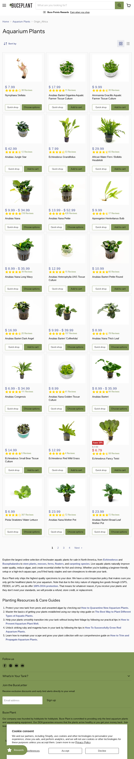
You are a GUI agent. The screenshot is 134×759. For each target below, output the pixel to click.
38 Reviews (26, 90)
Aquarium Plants (21, 21)
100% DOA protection (46, 586)
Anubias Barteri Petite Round (107, 276)
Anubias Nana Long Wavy (19, 276)
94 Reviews (114, 391)
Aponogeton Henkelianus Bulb (108, 218)
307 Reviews (27, 515)
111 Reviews (27, 391)
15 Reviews (70, 272)
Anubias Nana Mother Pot (62, 519)
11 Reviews (70, 90)
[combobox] (75, 5)
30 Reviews (114, 90)
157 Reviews (71, 333)
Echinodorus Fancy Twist (105, 458)
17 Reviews (114, 213)
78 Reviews (114, 333)
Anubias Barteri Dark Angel (19, 338)
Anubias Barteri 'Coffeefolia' (63, 338)
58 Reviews (114, 453)
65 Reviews (114, 152)
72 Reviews (70, 515)
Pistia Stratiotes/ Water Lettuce (21, 519)
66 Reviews (114, 272)
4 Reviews (70, 453)
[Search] (119, 5)
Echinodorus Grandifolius (62, 157)
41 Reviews (70, 391)
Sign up (51, 700)
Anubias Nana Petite (59, 218)
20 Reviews (26, 333)
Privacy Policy (83, 742)
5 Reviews (26, 453)
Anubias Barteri (100, 396)
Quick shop (12, 107)
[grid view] (120, 43)
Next (77, 547)
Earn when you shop (80, 12)
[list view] (128, 43)
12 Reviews (26, 152)
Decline (102, 750)
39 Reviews (26, 272)
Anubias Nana (12, 218)
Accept (65, 750)
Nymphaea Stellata (15, 95)
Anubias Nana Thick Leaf (105, 338)
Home (5, 21)
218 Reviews (27, 213)
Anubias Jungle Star (15, 157)
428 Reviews (71, 213)
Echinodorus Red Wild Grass (64, 458)
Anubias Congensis (15, 396)
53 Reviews (70, 152)
